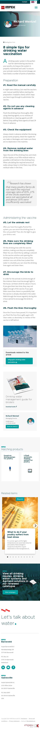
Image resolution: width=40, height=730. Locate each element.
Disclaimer (24, 719)
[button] (33, 2)
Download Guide (10, 407)
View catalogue (10, 592)
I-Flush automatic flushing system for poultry (28, 459)
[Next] (35, 525)
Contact (24, 2)
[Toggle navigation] (36, 7)
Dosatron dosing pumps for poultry (9, 457)
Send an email (11, 426)
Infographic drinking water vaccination (16, 360)
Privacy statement (14, 721)
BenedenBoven (31, 721)
